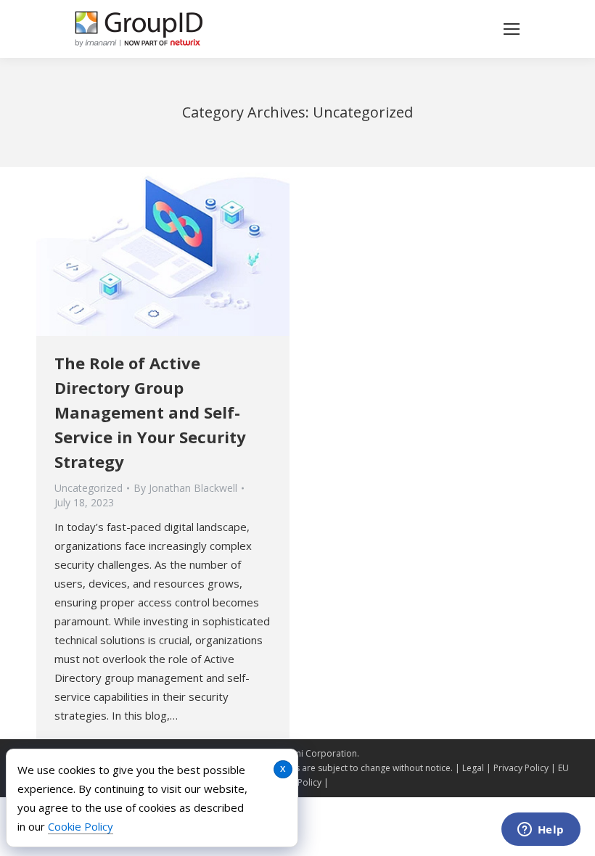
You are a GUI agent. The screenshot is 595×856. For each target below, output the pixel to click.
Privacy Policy (521, 768)
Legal (473, 768)
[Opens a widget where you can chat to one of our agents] (540, 830)
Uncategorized (88, 488)
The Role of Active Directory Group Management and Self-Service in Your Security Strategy (150, 412)
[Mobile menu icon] (511, 29)
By (185, 488)
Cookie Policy (80, 826)
